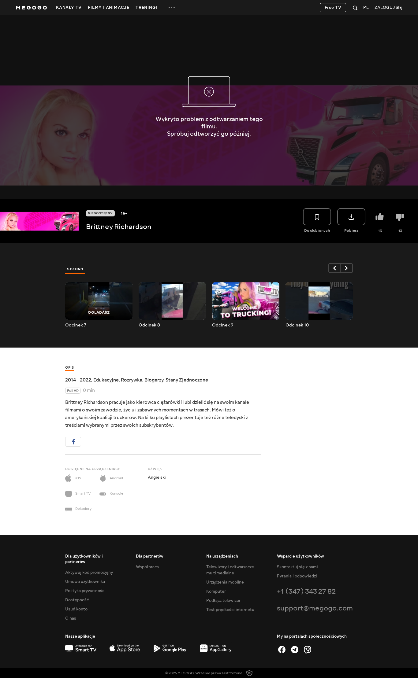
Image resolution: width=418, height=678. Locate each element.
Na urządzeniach (222, 556)
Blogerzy (153, 380)
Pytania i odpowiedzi (297, 576)
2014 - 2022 (78, 380)
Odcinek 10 (297, 325)
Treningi (146, 7)
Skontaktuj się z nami (297, 567)
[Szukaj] (355, 8)
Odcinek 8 (149, 325)
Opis (69, 367)
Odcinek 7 (75, 325)
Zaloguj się (388, 7)
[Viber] (307, 649)
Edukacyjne (106, 380)
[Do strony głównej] (31, 7)
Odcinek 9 (222, 325)
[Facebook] (282, 649)
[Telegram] (295, 649)
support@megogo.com (315, 608)
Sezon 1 (75, 269)
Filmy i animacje (108, 7)
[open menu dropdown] (171, 7)
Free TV (333, 7)
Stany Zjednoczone (187, 380)
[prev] (334, 268)
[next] (347, 268)
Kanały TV (69, 7)
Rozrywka (131, 380)
